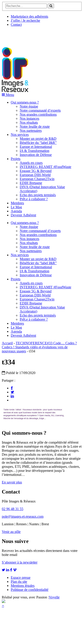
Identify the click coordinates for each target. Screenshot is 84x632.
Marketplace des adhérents (29, 16)
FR (35, 35)
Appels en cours (31, 163)
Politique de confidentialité (29, 590)
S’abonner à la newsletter (19, 562)
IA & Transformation (34, 151)
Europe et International (36, 147)
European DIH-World (35, 175)
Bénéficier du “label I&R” (38, 143)
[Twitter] (12, 392)
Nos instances (29, 118)
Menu (9, 95)
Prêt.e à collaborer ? (34, 199)
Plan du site (19, 581)
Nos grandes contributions (38, 114)
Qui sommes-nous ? (25, 102)
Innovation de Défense (36, 155)
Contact (16, 24)
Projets (15, 159)
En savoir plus (12, 482)
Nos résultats (29, 122)
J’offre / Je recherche (25, 20)
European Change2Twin (37, 179)
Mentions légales (22, 585)
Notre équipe (29, 106)
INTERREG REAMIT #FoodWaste (45, 167)
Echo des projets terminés (38, 195)
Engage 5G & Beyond (36, 171)
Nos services (20, 134)
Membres (17, 203)
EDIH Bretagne (31, 183)
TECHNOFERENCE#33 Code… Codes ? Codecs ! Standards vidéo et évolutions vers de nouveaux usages (39, 347)
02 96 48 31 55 (12, 509)
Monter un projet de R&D (38, 138)
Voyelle (54, 597)
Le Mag (16, 207)
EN (18, 35)
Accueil (7, 343)
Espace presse (20, 577)
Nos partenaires (31, 130)
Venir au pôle (11, 532)
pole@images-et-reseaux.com (22, 516)
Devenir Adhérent (23, 215)
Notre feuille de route (35, 126)
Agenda (16, 211)
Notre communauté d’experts (40, 110)
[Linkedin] (12, 396)
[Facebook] (12, 388)
